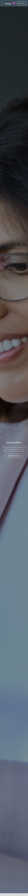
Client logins (21, 3)
